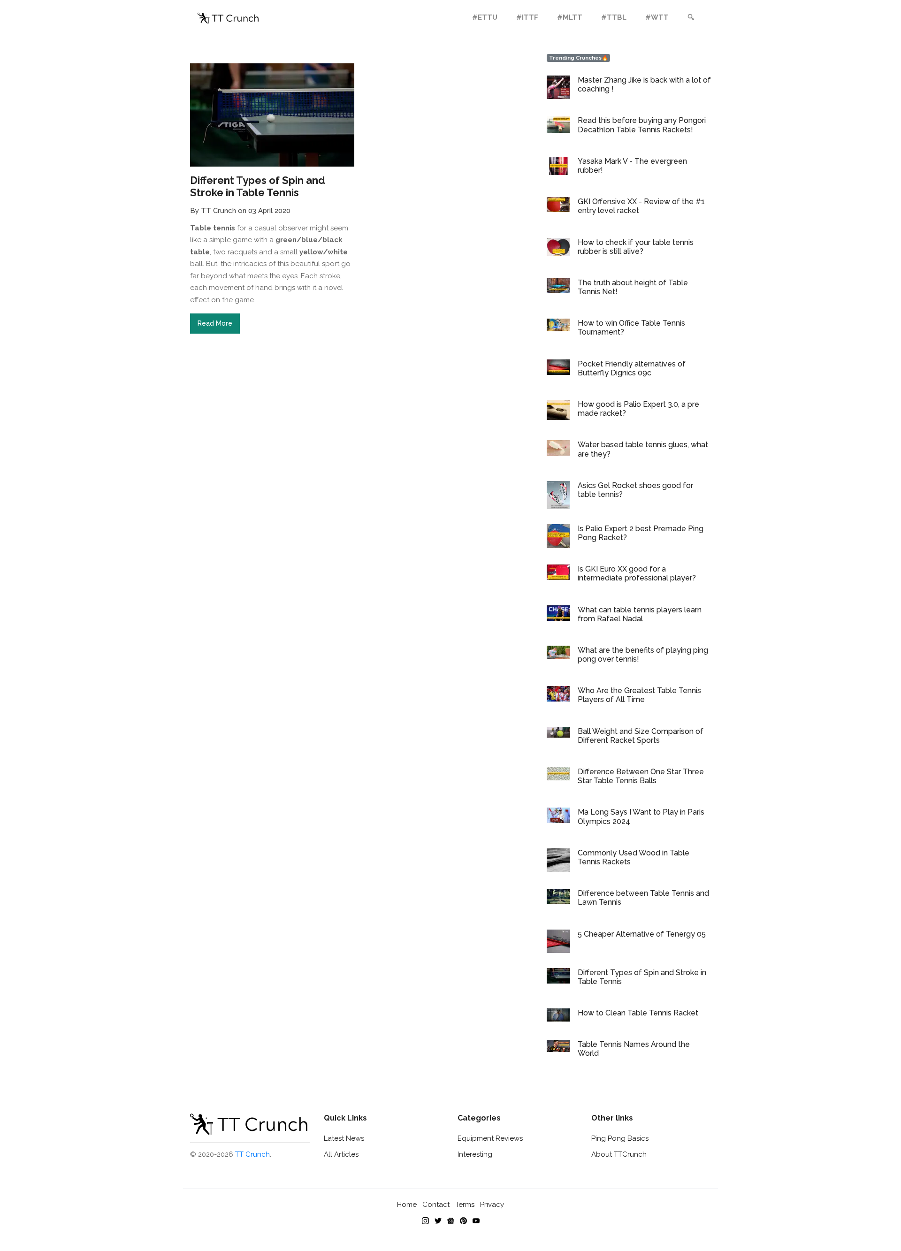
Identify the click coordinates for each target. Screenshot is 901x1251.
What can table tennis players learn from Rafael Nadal (640, 614)
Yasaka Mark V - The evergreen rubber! (632, 166)
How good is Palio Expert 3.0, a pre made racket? (638, 409)
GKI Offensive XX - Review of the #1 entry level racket (641, 206)
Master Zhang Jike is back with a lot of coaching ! (644, 84)
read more (215, 323)
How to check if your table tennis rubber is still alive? (636, 247)
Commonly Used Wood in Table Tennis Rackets (633, 857)
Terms (464, 1204)
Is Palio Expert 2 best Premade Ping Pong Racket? (640, 533)
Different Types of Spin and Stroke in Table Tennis (642, 977)
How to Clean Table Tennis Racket (638, 1012)
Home (407, 1204)
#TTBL (613, 17)
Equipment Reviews (490, 1138)
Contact (436, 1204)
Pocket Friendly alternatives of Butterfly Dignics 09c (632, 368)
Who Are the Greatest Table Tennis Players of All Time (639, 695)
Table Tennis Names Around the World (634, 1049)
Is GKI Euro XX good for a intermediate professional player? (637, 573)
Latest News (344, 1138)
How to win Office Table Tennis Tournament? (631, 327)
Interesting (475, 1154)
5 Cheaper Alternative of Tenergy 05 (642, 934)
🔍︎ (690, 17)
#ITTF (527, 17)
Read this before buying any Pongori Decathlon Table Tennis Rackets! (642, 125)
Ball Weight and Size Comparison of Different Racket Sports (640, 736)
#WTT (657, 17)
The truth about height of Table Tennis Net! (633, 287)
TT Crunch (252, 1154)
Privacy (492, 1204)
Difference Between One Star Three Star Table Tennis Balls (641, 776)
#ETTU (484, 17)
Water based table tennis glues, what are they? (643, 449)
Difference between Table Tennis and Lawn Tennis (643, 898)
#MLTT (569, 17)
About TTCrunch (619, 1154)
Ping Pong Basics (620, 1138)
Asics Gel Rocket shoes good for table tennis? (635, 490)
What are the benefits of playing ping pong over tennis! (643, 655)
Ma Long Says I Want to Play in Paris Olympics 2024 (641, 816)
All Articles (341, 1154)
